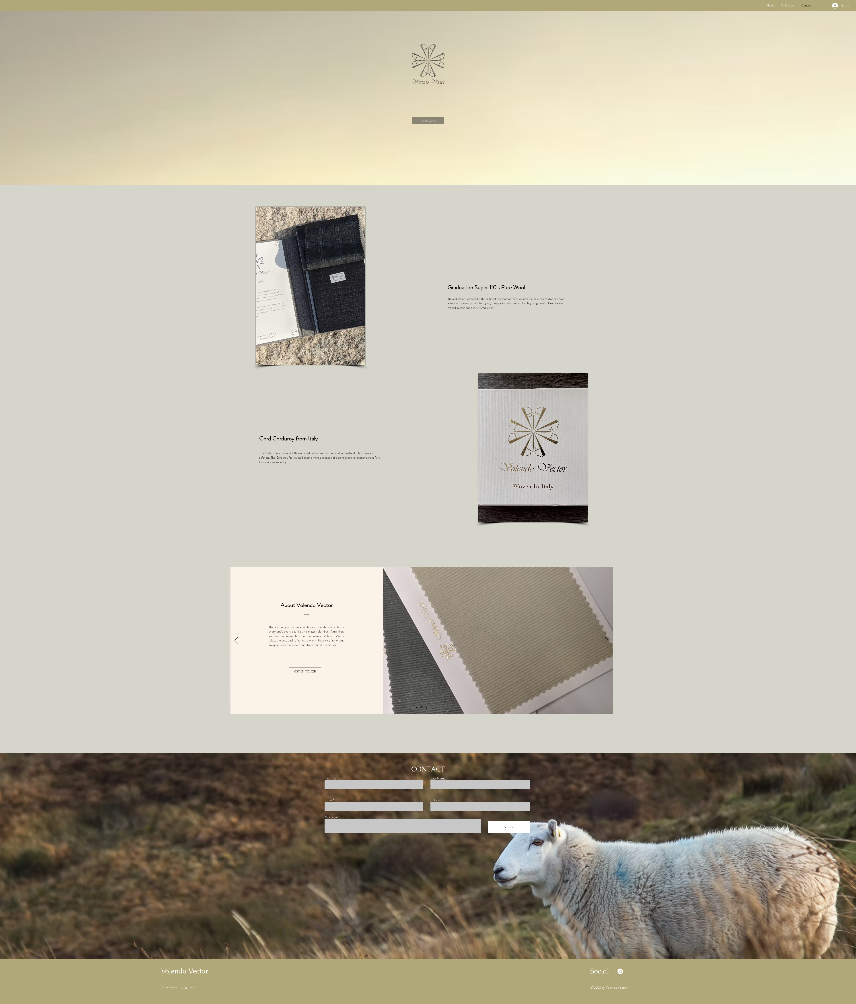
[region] (308, 286)
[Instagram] (620, 971)
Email (328, 800)
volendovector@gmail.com (180, 987)
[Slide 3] (426, 707)
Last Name (437, 778)
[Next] (606, 640)
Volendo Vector (184, 971)
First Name (332, 778)
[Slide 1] (417, 707)
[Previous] (236, 640)
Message (331, 817)
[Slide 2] (421, 707)
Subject (435, 800)
